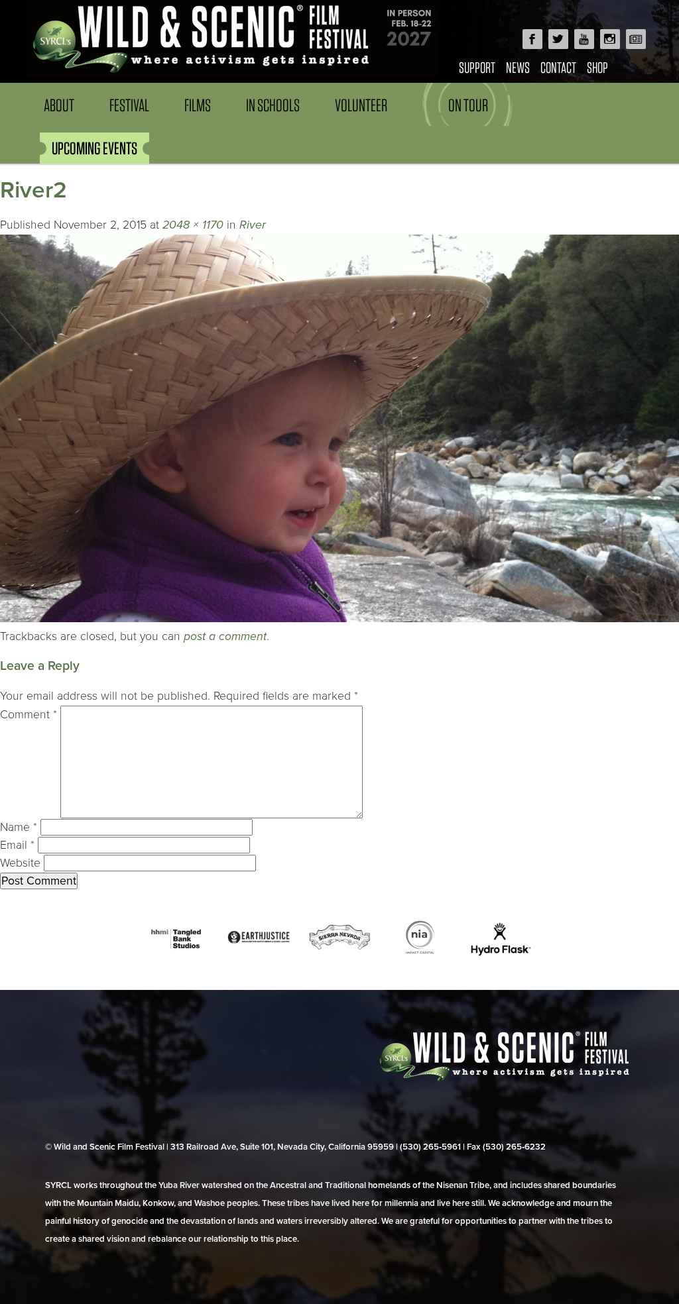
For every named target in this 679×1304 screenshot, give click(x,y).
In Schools (273, 105)
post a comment (225, 636)
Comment (28, 715)
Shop (597, 67)
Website (20, 863)
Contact (558, 67)
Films (197, 105)
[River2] (339, 618)
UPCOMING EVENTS (94, 148)
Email (17, 845)
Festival (129, 105)
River (252, 225)
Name (18, 827)
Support (477, 67)
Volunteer (361, 105)
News (518, 67)
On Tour (468, 105)
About (59, 105)
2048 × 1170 (192, 225)
